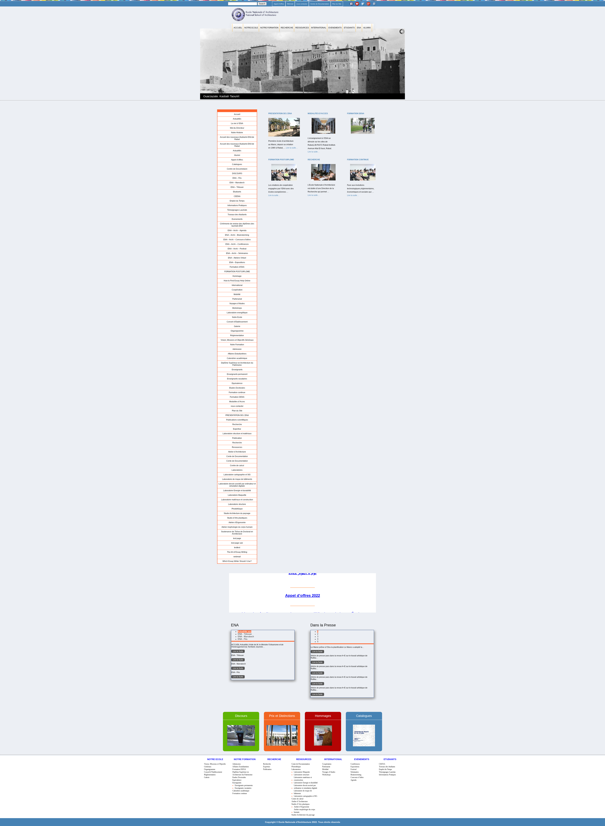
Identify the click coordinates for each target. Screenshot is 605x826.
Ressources (302, 28)
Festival (353, 769)
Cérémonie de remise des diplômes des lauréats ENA (237, 225)
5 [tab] (317, 641)
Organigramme (237, 331)
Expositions (355, 767)
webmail (237, 557)
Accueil (238, 28)
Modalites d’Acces (237, 401)
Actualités (237, 119)
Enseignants (237, 370)
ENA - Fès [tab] (242, 639)
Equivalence (237, 383)
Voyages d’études (237, 303)
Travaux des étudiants (237, 214)
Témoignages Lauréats (237, 210)
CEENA (237, 196)
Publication (237, 438)
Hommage (237, 276)
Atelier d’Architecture (237, 452)
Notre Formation (269, 28)
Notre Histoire (237, 132)
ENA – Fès (237, 178)
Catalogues (237, 164)
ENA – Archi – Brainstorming (237, 235)
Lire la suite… (292, 148)
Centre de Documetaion (237, 169)
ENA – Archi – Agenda (237, 230)
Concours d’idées (357, 777)
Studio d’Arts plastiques (237, 518)
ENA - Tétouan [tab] (245, 634)
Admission (237, 349)
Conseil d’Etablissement (237, 322)
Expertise (237, 429)
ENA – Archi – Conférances (237, 244)
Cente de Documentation (237, 456)
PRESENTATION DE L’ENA (237, 415)
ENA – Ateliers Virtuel (237, 258)
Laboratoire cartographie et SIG (237, 475)
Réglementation (237, 335)
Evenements (335, 28)
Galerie (237, 326)
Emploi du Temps (237, 201)
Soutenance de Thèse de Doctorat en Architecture (237, 533)
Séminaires (355, 772)
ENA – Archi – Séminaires (237, 253)
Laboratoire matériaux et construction (237, 500)
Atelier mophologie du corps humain (237, 527)
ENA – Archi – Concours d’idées (237, 239)
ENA (359, 28)
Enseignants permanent (237, 374)
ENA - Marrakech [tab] (246, 636)
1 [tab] (317, 631)
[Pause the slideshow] (395, 64)
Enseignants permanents (244, 785)
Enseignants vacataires (237, 379)
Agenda (353, 780)
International (318, 28)
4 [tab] (317, 639)
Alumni (367, 28)
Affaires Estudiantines (237, 354)
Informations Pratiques (237, 205)
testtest (237, 547)
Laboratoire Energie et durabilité (237, 490)
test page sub (237, 543)
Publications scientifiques (237, 420)
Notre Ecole (251, 28)
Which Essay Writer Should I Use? (237, 561)
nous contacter (301, 4)
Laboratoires (237, 470)
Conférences (355, 764)
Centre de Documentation (319, 4)
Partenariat (237, 299)
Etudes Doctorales (237, 388)
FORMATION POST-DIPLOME (237, 271)
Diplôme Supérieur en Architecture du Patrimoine (237, 364)
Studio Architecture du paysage (237, 513)
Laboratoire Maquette (237, 495)
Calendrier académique (237, 358)
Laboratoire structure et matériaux (237, 433)
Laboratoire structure (237, 504)
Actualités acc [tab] (244, 631)
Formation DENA (237, 397)
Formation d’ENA (237, 267)
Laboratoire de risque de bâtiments (237, 479)
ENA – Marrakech (237, 183)
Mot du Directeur (237, 128)
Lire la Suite (238, 651)
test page (237, 538)
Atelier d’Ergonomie (237, 522)
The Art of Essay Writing (237, 552)
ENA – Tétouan (237, 187)
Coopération (237, 290)
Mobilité (237, 294)
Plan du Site (336, 4)
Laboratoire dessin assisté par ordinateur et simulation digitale (237, 485)
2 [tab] (317, 634)
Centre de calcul (237, 465)
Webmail (290, 4)
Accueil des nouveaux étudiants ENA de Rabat (237, 138)
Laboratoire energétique (237, 313)
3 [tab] (317, 636)
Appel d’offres (279, 4)
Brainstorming (356, 775)
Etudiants (349, 28)
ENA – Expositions (237, 262)
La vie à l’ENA (237, 123)
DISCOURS (237, 173)
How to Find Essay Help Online (237, 281)
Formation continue (237, 392)
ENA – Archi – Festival (237, 249)
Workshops (237, 308)
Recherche (287, 28)
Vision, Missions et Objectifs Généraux (237, 340)
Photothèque (237, 509)
